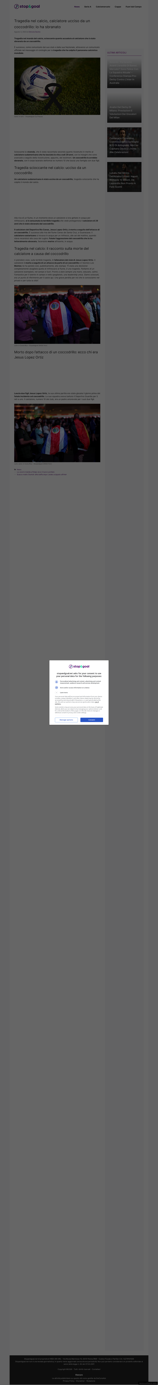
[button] (79, 692)
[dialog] (79, 692)
